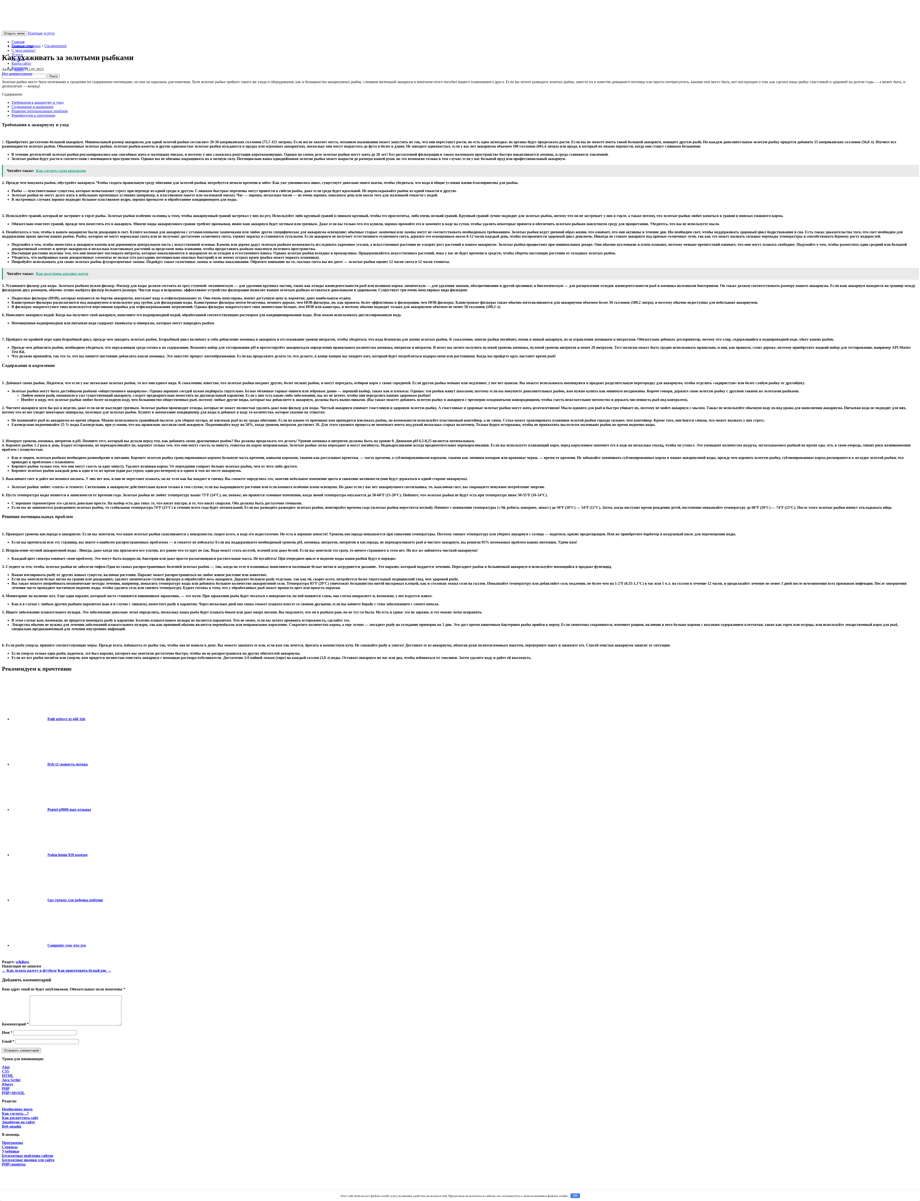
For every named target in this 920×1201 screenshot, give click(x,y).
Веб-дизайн (11, 1126)
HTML (8, 1076)
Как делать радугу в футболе (29, 970)
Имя (7, 1032)
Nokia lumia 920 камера (67, 855)
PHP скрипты (14, 1164)
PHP (6, 1089)
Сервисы (10, 1147)
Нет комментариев (17, 74)
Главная (18, 42)
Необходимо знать (17, 1109)
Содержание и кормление (32, 107)
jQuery (7, 1084)
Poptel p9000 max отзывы (69, 809)
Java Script (11, 1080)
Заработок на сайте (18, 1122)
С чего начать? (23, 50)
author (19, 69)
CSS (5, 1071)
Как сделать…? (15, 1113)
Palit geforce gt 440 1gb (66, 719)
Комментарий (15, 1024)
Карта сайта (21, 63)
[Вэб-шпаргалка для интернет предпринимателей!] (52, 29)
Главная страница (26, 46)
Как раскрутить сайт (20, 1118)
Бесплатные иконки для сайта (28, 1160)
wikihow (22, 962)
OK (575, 1195)
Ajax (6, 1067)
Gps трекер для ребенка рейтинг (75, 900)
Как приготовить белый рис (84, 970)
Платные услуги (41, 33)
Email (8, 1041)
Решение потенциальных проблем (40, 111)
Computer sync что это (66, 945)
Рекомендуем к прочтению (33, 115)
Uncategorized (55, 46)
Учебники (10, 1151)
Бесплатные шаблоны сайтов (27, 1156)
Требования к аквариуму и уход (37, 102)
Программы (12, 1143)
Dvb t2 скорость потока (67, 764)
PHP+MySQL (13, 1093)
